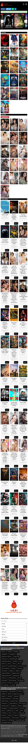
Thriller (15, 221)
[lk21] (7, 4)
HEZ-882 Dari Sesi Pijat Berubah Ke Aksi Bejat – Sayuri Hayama (5, 297)
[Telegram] (15, 9)
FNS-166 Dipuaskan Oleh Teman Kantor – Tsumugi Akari (23, 456)
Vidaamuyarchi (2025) (23, 58)
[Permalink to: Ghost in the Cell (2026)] (5, 526)
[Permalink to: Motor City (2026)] (14, 314)
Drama (6, 217)
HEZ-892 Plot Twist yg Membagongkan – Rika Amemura (24, 296)
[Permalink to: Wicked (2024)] (9, 21)
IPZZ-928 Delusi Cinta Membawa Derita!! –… (5, 128)
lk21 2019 (19, 678)
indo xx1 (9, 663)
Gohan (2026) (5, 214)
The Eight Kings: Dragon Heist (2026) (4, 351)
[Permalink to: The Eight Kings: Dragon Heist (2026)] (5, 341)
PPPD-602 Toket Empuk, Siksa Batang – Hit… (23, 168)
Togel (9, 733)
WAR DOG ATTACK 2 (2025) (23, 351)
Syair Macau (19, 730)
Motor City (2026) (14, 323)
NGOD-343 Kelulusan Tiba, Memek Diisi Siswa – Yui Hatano (5, 585)
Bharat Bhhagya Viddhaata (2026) (14, 217)
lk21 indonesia (21, 680)
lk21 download (4, 680)
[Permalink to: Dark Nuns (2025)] (14, 40)
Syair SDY (21, 728)
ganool (20, 661)
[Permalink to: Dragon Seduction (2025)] (23, 40)
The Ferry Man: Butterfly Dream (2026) (14, 509)
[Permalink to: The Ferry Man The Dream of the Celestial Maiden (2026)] (5, 498)
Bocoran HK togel (13, 734)
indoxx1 (14, 663)
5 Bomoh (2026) (14, 482)
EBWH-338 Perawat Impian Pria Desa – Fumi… (23, 155)
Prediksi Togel (19, 733)
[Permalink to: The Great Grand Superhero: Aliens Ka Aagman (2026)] (14, 341)
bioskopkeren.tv (4, 654)
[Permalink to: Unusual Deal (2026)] (5, 394)
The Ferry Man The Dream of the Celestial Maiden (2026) (5, 509)
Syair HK (12, 728)
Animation (5, 331)
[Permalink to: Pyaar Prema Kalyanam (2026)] (23, 526)
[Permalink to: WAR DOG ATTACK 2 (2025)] (23, 341)
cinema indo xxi (4, 658)
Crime (15, 325)
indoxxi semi (20, 668)
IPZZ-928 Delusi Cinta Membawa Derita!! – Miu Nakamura (23, 242)
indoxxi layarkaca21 (5, 668)
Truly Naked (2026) (14, 558)
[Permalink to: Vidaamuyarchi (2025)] (23, 53)
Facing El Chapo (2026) (14, 534)
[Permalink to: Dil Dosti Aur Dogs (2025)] (23, 67)
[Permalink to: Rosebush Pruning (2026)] (23, 550)
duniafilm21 (15, 661)
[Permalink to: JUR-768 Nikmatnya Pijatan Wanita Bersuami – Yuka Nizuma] (14, 258)
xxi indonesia (12, 685)
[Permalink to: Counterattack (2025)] (23, 93)
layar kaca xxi (4, 678)
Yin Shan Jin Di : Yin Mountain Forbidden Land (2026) (23, 509)
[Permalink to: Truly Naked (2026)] (14, 550)
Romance (24, 218)
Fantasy (12, 246)
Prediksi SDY (8, 731)
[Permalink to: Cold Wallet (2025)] (14, 80)
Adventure (5, 216)
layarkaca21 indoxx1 (16, 673)
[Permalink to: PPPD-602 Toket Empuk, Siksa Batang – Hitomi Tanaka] (23, 164)
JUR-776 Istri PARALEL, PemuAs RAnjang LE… (23, 142)
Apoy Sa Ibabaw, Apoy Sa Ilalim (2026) (23, 484)
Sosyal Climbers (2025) (4, 111)
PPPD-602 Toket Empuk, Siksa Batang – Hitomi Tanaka (14, 456)
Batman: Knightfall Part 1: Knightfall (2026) (4, 325)
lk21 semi (16, 682)
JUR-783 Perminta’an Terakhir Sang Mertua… (5, 168)
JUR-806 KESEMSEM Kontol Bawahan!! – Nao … (14, 127)
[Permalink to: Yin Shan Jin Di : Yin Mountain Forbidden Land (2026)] (23, 498)
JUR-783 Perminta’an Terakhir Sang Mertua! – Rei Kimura (23, 428)
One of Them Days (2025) (5, 58)
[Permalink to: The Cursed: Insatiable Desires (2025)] (5, 231)
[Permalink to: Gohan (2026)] (5, 206)
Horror (3, 244)
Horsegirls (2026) (14, 379)
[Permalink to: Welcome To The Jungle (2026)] (23, 370)
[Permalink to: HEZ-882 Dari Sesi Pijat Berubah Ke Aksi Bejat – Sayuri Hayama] (5, 285)
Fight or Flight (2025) (5, 85)
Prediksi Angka (15, 731)
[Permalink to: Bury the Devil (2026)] (5, 474)
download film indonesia (6, 661)
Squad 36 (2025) (14, 98)
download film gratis (13, 658)
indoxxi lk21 (13, 668)
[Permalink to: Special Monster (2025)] (14, 67)
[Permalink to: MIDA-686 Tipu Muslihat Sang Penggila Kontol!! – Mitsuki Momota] (14, 164)
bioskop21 (10, 651)
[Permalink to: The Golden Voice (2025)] (14, 53)
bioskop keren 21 (12, 654)
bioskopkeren (16, 651)
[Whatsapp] (13, 9)
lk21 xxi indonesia (4, 685)
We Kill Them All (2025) (5, 98)
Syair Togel (6, 734)
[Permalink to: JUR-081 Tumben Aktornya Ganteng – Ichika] (5, 418)
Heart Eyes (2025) (5, 45)
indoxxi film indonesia (12, 666)
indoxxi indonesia (22, 666)
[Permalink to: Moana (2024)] (19, 21)
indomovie (3, 663)
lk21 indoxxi (3, 682)
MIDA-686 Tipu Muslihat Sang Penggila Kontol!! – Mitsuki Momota (5, 457)
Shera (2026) (23, 402)
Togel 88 (6, 733)
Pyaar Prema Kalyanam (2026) (23, 535)
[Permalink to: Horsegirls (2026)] (14, 370)
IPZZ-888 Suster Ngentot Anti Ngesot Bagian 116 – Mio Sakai (23, 269)
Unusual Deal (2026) (5, 403)
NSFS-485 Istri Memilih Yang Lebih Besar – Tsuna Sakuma (23, 585)
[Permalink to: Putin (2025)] (5, 67)
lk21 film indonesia (12, 680)
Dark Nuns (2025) (14, 45)
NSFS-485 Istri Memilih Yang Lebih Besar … (5, 195)
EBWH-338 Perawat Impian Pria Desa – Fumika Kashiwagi (14, 429)
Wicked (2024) (9, 27)
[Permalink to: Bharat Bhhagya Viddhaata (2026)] (14, 206)
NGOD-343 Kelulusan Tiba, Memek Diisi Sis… (14, 182)
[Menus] (26, 4)
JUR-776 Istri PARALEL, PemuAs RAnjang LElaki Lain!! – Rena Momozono (14, 298)
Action (3, 330)
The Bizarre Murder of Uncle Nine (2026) (14, 241)
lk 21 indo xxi (10, 682)
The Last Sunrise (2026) (23, 215)
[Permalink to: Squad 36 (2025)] (14, 93)
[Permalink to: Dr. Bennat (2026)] (5, 550)
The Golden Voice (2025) (14, 58)
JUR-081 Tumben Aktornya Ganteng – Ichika (14, 154)
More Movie (5, 117)
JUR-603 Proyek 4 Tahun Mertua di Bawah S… (23, 182)
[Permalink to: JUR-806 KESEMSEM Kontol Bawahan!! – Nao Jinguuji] (5, 258)
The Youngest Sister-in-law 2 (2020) (14, 404)
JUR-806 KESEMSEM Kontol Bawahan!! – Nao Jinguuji (5, 269)
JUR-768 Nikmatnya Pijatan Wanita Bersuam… (23, 128)
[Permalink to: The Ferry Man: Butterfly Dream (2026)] (14, 498)
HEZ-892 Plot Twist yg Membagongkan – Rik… (4, 155)
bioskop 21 (3, 651)
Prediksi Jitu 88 (22, 731)
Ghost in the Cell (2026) (5, 534)
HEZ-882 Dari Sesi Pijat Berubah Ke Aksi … (14, 142)
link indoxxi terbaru (12, 678)
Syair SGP (17, 728)
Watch (7, 223)
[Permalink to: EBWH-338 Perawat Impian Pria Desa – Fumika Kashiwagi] (14, 418)
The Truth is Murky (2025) (23, 85)
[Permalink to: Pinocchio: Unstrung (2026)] (5, 370)
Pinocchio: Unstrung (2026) (4, 380)
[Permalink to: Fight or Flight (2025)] (5, 80)
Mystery (15, 246)
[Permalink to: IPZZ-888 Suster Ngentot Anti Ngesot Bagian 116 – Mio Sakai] (5, 138)
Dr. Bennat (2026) (4, 558)
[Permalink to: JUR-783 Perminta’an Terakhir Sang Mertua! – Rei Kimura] (23, 418)
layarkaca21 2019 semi (5, 673)
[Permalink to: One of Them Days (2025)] (5, 53)
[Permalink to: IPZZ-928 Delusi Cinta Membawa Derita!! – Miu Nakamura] (5, 124)
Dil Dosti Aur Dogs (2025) (23, 72)
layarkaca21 (11, 670)
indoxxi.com (3, 666)
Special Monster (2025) (14, 72)
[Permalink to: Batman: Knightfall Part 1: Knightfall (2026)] (5, 314)
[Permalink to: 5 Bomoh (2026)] (14, 474)
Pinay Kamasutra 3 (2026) (23, 324)
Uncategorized (23, 247)
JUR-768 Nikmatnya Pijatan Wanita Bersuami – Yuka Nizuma (14, 269)
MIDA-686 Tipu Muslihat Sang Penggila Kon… (14, 168)
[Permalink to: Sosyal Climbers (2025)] (5, 106)
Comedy (3, 217)
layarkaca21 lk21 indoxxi (6, 675)
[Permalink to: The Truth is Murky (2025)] (23, 80)
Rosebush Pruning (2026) (23, 559)
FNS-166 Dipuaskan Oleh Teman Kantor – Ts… (5, 182)
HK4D (2, 733)
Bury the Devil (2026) (5, 482)
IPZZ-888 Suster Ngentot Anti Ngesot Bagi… (5, 142)
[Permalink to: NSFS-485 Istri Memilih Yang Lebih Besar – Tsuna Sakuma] (5, 191)
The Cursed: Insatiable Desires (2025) (4, 241)
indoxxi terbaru (4, 670)
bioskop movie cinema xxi (6, 656)
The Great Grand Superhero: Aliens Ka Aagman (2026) (14, 353)
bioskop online (16, 656)
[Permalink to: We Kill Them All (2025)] (5, 93)
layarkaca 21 (18, 670)
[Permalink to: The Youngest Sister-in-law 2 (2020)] (14, 394)
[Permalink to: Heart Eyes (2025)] (5, 40)
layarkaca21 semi (16, 675)
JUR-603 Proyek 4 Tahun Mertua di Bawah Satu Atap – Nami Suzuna (14, 586)
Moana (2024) (19, 27)
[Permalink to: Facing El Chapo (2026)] (14, 526)
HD (1, 14)
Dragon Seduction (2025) (23, 44)
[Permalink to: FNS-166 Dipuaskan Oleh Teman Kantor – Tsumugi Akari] (23, 445)
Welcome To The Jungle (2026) (23, 380)
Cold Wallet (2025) (14, 85)
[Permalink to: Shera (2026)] (23, 394)
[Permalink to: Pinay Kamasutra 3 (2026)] (23, 314)
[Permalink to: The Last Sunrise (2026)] (23, 206)
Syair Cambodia (7, 730)
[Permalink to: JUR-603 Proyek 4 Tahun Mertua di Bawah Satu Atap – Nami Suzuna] (23, 178)
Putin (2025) (4, 72)
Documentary (23, 327)
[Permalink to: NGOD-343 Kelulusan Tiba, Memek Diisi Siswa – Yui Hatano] (5, 574)
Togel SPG (13, 733)
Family (14, 359)
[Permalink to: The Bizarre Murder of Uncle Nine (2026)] (14, 231)
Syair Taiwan (14, 730)
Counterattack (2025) (23, 98)
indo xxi (19, 663)
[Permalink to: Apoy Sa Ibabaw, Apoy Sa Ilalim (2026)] (23, 474)
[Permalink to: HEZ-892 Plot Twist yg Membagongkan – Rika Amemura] (23, 285)
